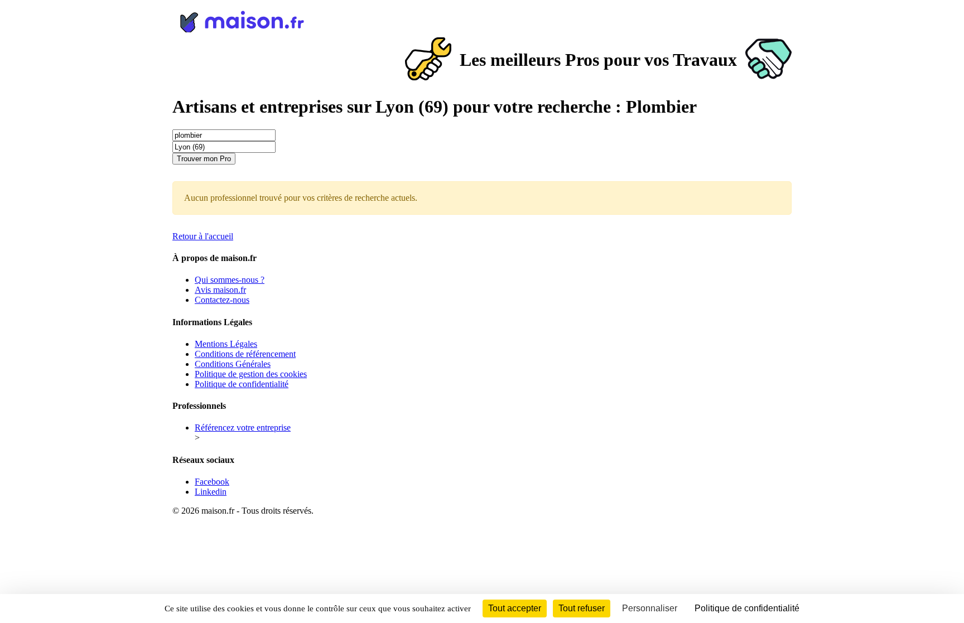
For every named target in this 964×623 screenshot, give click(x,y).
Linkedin (210, 491)
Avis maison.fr (220, 289)
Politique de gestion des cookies (251, 374)
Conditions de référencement (245, 354)
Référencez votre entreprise (243, 427)
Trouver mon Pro (204, 158)
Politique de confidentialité (241, 384)
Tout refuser (581, 608)
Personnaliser (649, 608)
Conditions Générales (233, 364)
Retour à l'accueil (202, 236)
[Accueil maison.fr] (482, 19)
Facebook (212, 481)
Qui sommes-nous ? (229, 279)
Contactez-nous (222, 300)
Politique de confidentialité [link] (747, 608)
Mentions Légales (226, 344)
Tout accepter (514, 608)
